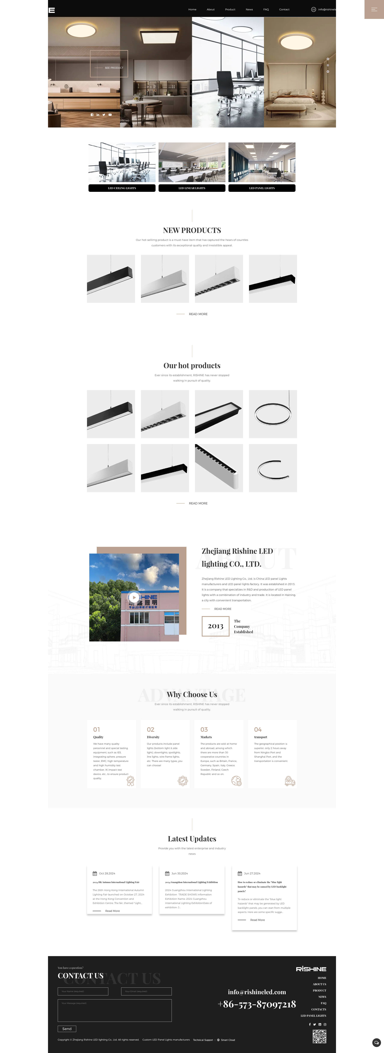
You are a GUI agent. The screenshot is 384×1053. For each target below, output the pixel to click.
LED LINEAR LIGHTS (192, 188)
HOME (322, 978)
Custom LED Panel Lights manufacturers (166, 1039)
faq (323, 1003)
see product (114, 68)
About (211, 9)
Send (67, 1029)
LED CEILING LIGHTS (122, 188)
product (319, 990)
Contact (284, 9)
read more (198, 314)
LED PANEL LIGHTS (262, 188)
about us (319, 984)
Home (192, 9)
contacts (318, 1009)
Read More (222, 616)
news (322, 997)
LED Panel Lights (313, 1015)
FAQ (266, 9)
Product (230, 9)
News (249, 9)
